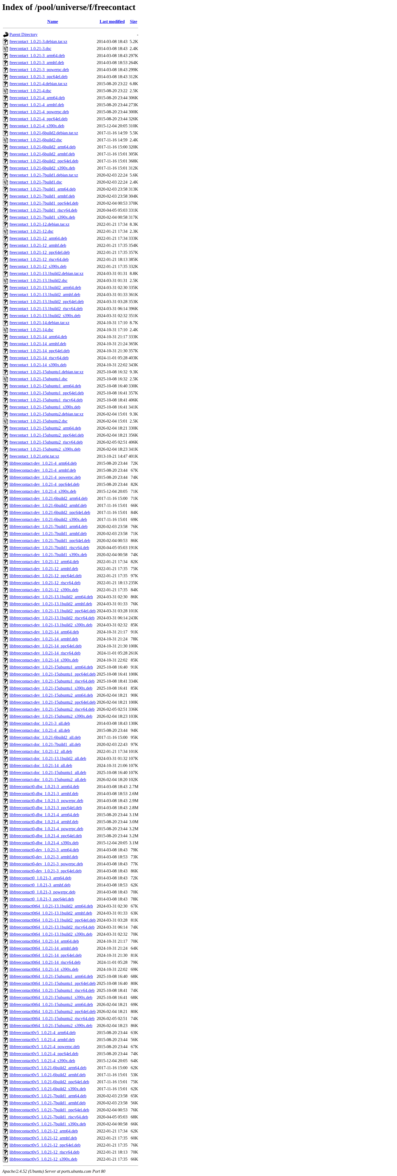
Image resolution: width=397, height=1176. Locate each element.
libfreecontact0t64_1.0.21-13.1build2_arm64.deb (51, 906)
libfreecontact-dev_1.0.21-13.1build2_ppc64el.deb (52, 611)
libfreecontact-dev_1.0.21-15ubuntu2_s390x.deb (50, 716)
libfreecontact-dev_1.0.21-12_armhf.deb (43, 568)
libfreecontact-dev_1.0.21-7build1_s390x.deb (48, 554)
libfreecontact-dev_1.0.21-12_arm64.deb (44, 561)
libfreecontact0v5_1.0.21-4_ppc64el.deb (43, 1053)
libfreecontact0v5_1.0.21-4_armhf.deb (42, 1039)
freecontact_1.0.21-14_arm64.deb (38, 336)
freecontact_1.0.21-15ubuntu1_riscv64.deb (46, 400)
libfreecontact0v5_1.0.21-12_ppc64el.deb (44, 1145)
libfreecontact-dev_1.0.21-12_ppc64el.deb (45, 575)
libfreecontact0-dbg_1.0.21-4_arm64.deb (44, 814)
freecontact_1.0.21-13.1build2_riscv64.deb (46, 308)
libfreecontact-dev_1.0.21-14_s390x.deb (43, 660)
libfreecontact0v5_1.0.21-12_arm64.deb (43, 1131)
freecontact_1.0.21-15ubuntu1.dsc (38, 379)
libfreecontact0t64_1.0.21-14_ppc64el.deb (45, 955)
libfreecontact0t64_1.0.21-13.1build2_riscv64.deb (52, 927)
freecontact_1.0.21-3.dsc (30, 48)
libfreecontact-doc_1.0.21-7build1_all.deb (45, 744)
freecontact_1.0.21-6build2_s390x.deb (42, 168)
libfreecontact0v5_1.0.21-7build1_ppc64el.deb (49, 1110)
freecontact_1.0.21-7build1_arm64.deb (42, 189)
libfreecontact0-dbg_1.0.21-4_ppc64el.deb (45, 835)
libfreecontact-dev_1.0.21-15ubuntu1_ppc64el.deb (52, 674)
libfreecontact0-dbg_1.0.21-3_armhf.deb (43, 793)
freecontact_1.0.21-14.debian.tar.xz (39, 322)
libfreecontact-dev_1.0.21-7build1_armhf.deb (48, 533)
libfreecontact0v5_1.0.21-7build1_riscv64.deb (48, 1117)
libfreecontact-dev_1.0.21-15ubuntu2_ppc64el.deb (52, 702)
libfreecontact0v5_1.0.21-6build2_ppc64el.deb (49, 1081)
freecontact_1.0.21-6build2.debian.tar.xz (43, 133)
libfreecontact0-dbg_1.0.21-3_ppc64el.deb (45, 807)
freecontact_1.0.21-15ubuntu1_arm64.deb (45, 386)
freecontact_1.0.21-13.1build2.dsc (38, 280)
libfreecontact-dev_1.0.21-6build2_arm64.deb (48, 498)
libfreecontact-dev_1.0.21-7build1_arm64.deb (48, 526)
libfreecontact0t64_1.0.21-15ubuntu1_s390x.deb (50, 997)
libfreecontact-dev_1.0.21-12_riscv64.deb (44, 582)
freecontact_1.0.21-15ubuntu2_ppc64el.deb (46, 435)
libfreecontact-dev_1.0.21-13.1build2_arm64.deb (51, 596)
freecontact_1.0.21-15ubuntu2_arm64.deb (45, 428)
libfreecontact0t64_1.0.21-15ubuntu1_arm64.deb (51, 976)
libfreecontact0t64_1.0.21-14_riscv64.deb (44, 962)
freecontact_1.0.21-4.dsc (30, 90)
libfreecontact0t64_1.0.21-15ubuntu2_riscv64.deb (52, 1018)
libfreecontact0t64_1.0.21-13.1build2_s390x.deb (50, 934)
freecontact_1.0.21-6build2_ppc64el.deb (43, 161)
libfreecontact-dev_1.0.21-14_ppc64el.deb (45, 646)
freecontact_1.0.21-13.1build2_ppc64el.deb (46, 301)
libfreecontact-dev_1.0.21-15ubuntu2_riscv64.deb (52, 709)
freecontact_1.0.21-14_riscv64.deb (39, 358)
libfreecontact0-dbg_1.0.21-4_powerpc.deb (46, 828)
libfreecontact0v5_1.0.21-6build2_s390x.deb (47, 1089)
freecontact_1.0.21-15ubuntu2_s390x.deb (44, 449)
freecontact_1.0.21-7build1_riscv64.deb (43, 210)
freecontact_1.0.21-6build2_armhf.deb (42, 154)
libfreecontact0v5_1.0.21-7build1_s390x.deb (47, 1124)
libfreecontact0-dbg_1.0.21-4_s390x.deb (44, 843)
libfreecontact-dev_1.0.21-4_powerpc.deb (45, 477)
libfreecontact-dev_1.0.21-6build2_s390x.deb (48, 519)
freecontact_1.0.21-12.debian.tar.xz (39, 224)
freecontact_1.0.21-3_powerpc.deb (39, 69)
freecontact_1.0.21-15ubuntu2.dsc (38, 421)
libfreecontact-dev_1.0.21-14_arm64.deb (44, 632)
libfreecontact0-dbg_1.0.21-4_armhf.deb (43, 821)
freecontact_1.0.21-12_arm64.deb (38, 238)
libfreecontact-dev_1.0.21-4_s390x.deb (42, 491)
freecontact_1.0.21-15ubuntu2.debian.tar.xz (46, 414)
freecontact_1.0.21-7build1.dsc (35, 182)
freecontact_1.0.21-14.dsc (31, 329)
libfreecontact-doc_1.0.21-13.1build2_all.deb (47, 758)
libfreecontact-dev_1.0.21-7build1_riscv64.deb (49, 547)
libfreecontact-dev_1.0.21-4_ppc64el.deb (44, 484)
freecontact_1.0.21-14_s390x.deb (37, 365)
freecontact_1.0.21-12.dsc (31, 231)
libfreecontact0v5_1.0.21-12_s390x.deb (43, 1159)
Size (133, 21)
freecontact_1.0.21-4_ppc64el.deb (38, 119)
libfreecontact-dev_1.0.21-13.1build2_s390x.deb (50, 625)
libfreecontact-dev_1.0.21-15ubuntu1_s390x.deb (50, 688)
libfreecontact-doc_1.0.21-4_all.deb (39, 730)
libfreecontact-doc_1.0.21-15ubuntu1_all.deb (47, 772)
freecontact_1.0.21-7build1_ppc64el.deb (43, 203)
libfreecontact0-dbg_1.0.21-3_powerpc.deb (46, 800)
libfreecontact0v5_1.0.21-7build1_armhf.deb (47, 1103)
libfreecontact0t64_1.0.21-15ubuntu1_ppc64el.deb (52, 983)
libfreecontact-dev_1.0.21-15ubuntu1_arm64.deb (51, 667)
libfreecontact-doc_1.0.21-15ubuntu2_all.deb (47, 779)
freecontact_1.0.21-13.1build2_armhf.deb (44, 294)
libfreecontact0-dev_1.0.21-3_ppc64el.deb (45, 871)
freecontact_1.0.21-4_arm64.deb (37, 97)
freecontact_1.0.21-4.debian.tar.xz (38, 83)
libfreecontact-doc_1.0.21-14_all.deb (40, 765)
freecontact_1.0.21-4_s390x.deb (36, 126)
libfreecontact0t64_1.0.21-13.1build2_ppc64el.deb (52, 920)
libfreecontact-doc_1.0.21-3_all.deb (39, 723)
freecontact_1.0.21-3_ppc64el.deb (38, 76)
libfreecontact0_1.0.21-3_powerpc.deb (42, 892)
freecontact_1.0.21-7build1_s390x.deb (42, 217)
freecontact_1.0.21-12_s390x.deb (37, 266)
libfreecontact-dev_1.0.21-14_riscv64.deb (44, 653)
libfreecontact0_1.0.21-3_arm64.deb (40, 878)
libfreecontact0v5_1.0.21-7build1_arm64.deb (47, 1096)
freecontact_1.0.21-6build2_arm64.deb (42, 147)
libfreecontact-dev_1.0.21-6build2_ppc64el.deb (49, 512)
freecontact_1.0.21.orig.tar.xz (34, 456)
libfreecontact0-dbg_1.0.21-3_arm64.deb (44, 786)
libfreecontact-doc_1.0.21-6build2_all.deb (45, 737)
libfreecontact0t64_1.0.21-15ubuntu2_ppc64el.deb (52, 1011)
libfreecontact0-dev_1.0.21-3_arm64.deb (44, 850)
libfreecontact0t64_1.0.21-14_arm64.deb (44, 941)
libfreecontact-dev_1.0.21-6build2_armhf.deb (48, 505)
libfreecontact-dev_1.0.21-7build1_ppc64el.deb (49, 540)
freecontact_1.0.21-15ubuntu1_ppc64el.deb (46, 393)
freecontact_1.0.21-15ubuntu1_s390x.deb (44, 407)
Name (52, 21)
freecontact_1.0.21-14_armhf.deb (37, 343)
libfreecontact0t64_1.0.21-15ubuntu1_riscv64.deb (52, 990)
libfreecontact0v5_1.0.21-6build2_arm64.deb (47, 1067)
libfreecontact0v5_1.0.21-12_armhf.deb (43, 1138)
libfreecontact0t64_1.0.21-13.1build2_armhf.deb (50, 913)
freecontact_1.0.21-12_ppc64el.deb (39, 252)
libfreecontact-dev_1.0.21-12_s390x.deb (43, 589)
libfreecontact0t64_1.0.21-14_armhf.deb (43, 948)
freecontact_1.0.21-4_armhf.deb (36, 104)
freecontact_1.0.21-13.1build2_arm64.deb (45, 287)
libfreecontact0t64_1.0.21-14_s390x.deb (43, 969)
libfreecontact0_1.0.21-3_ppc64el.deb (41, 899)
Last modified (112, 21)
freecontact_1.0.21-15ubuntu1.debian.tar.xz (46, 372)
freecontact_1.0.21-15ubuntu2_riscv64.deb (46, 442)
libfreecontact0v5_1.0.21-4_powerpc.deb (44, 1046)
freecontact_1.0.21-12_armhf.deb (37, 245)
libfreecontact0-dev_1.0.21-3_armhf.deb (43, 857)
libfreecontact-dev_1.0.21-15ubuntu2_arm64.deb (51, 695)
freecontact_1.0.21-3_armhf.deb (36, 62)
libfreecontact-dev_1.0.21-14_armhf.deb (43, 639)
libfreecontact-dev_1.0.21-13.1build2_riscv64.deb (52, 618)
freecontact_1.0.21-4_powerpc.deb (39, 111)
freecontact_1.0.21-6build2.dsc (35, 140)
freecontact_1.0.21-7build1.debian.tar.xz (43, 175)
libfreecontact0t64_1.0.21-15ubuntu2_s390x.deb (50, 1025)
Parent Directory (23, 34)
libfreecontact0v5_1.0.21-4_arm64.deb (42, 1032)
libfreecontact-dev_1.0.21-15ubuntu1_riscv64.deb (52, 681)
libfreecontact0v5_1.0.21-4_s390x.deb (42, 1060)
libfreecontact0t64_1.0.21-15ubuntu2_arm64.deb (51, 1004)
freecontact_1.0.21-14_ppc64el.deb (39, 350)
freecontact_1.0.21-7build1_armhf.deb (42, 196)
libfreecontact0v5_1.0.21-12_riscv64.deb (44, 1152)
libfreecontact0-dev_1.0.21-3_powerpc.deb (46, 864)
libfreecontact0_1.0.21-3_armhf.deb (39, 885)
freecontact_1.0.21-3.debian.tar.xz (38, 41)
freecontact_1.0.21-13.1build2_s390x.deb (44, 315)
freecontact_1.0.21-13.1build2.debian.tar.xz (46, 273)
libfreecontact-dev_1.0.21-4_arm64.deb (43, 463)
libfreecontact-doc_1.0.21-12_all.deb (40, 751)
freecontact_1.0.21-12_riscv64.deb (39, 259)
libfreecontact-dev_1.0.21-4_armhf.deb (42, 470)
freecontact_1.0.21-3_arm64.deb (37, 55)
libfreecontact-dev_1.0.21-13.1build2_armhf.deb (50, 604)
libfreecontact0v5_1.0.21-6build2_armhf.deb (47, 1074)
